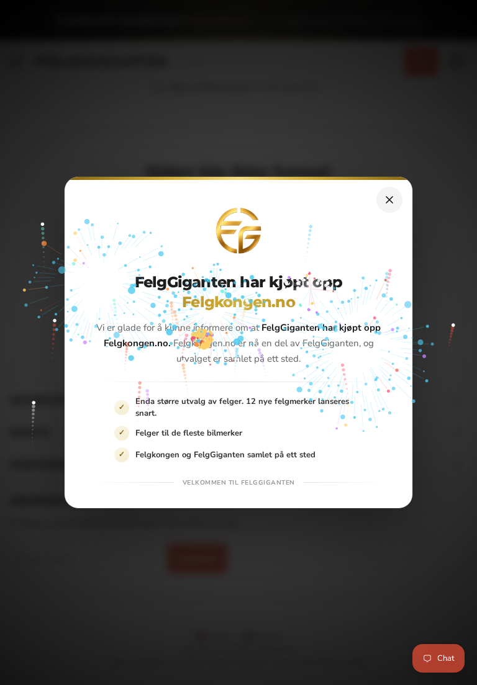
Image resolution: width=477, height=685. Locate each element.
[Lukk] (389, 200)
